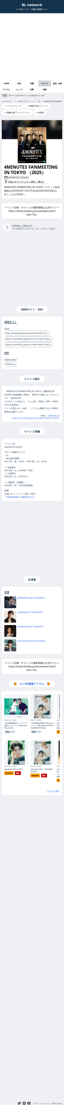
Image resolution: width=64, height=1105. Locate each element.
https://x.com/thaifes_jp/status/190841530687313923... (28, 344)
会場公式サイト (28, 496)
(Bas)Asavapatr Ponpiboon (30, 626)
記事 (32, 89)
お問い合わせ (56, 1103)
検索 (45, 89)
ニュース (19, 89)
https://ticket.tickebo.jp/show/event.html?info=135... (27, 333)
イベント (44, 83)
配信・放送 (57, 83)
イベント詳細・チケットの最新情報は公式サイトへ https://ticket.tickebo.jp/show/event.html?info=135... (32, 211)
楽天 (18, 773)
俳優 (32, 83)
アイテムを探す (53, 791)
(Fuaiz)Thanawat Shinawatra (31, 640)
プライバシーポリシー (42, 1103)
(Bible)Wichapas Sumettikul (31, 597)
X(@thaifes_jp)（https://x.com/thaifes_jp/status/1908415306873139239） (35, 416)
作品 (19, 83)
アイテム (6, 89)
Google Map (13, 496)
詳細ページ (10, 732)
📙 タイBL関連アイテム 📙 (32, 683)
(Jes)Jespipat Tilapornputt (30, 612)
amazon (9, 773)
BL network (32, 4)
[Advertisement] (32, 47)
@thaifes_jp (10, 364)
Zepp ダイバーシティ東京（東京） (26, 181)
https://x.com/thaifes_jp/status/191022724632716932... (28, 339)
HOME (6, 83)
